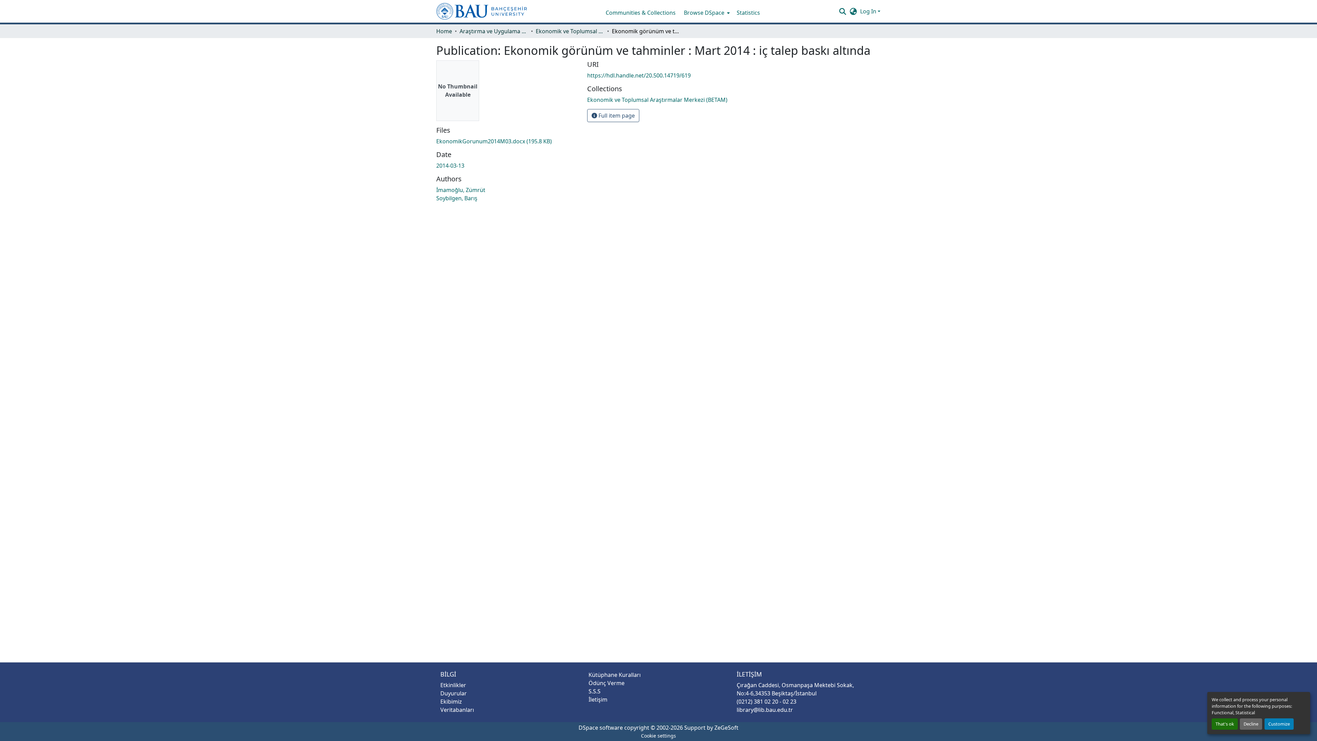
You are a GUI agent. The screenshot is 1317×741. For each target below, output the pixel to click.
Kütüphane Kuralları (615, 675)
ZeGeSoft (726, 727)
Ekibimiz (451, 701)
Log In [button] (869, 11)
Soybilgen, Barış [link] (456, 198)
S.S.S (595, 691)
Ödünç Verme (607, 683)
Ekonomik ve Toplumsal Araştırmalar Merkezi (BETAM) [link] (570, 31)
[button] (481, 11)
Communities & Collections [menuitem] (641, 12)
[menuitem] (706, 13)
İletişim (598, 699)
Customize (1279, 724)
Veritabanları (457, 710)
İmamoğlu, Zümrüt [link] (460, 190)
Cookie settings (658, 735)
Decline (1251, 724)
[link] (507, 141)
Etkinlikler (453, 685)
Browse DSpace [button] (704, 12)
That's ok (1224, 724)
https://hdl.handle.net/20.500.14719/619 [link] (639, 75)
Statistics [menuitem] (748, 12)
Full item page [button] (616, 115)
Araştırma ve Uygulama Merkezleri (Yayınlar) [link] (494, 31)
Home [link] (444, 31)
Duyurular (453, 693)
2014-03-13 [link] (450, 165)
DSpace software (601, 727)
